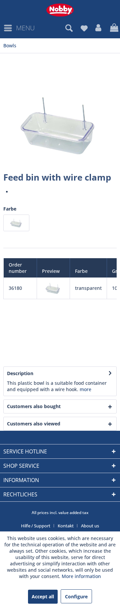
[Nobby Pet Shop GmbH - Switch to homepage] (60, 10)
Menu (25, 27)
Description (20, 373)
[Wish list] (84, 28)
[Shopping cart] (113, 28)
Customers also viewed (33, 423)
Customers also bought (34, 406)
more (85, 389)
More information (81, 576)
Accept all (43, 596)
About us (90, 526)
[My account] (98, 28)
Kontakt (66, 526)
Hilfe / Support (35, 526)
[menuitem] (19, 28)
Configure (76, 596)
